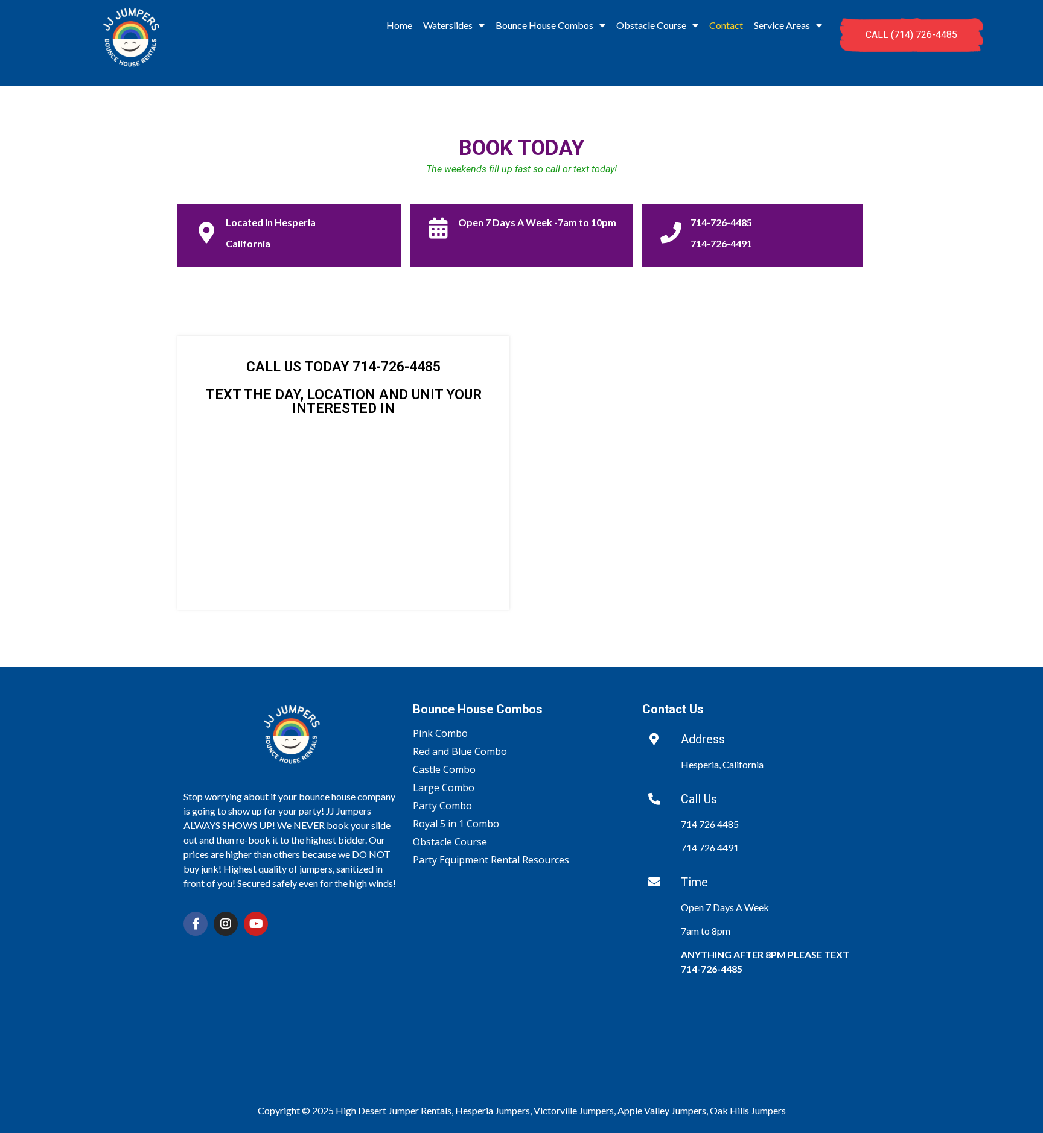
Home (399, 25)
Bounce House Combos (544, 25)
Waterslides (448, 25)
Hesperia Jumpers (492, 1110)
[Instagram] (226, 924)
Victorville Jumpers (574, 1110)
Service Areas (782, 25)
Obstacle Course (651, 25)
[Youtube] (256, 924)
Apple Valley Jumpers (661, 1110)
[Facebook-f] (195, 924)
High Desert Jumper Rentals (393, 1110)
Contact (726, 25)
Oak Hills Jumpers (748, 1110)
